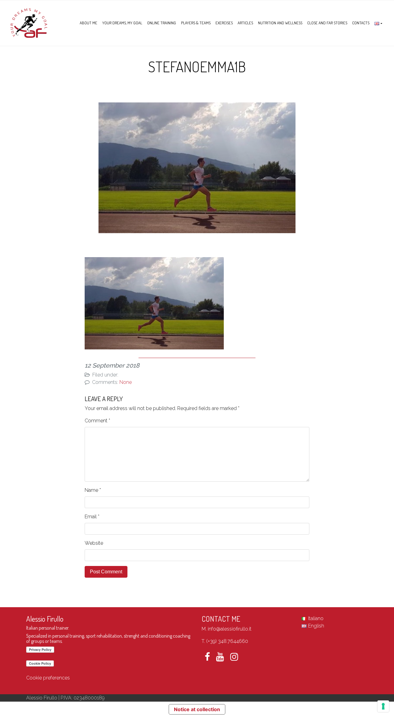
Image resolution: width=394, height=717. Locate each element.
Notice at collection (197, 709)
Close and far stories (327, 22)
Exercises (224, 22)
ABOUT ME (88, 22)
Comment (97, 421)
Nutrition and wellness (280, 22)
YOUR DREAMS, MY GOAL (122, 22)
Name (93, 490)
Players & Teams (196, 22)
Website (94, 543)
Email (92, 517)
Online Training (161, 22)
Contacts (360, 22)
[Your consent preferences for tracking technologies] (383, 706)
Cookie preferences (48, 678)
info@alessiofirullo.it (229, 629)
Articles (245, 22)
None (125, 382)
